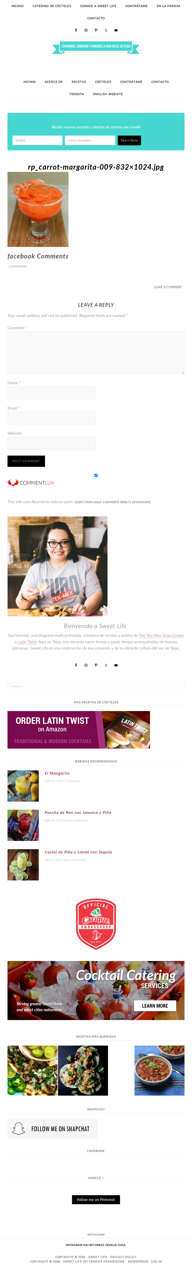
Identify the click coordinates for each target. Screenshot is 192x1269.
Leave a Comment (168, 287)
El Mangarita (57, 773)
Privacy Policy (123, 1257)
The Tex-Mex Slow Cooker (161, 635)
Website (15, 433)
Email (14, 408)
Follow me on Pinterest (96, 1200)
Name (14, 383)
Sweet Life (97, 1257)
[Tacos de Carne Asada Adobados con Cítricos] (33, 1071)
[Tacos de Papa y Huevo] (83, 1071)
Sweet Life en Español (96, 39)
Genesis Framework (107, 1261)
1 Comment (73, 781)
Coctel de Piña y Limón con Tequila (78, 852)
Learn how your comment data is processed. (113, 502)
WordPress (138, 1261)
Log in (156, 1261)
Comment (17, 328)
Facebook (96, 1151)
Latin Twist (27, 642)
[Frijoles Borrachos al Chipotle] (159, 1071)
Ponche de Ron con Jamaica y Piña (78, 813)
